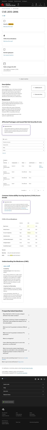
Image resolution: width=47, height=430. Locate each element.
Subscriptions (4, 1)
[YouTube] (38, 379)
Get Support (24, 1)
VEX (3, 15)
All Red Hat (40, 5)
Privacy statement (5, 422)
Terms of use (18, 422)
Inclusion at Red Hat (5, 415)
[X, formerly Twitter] (44, 379)
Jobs (17, 412)
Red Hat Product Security (27, 368)
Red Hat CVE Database (6, 8)
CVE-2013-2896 (15, 8)
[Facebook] (41, 379)
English (36, 5)
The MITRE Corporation (22, 373)
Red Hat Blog (32, 414)
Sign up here (20, 361)
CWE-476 (5, 266)
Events (31, 412)
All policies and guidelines (34, 422)
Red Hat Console (17, 1)
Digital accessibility (5, 423)
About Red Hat (4, 412)
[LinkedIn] (35, 379)
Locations (3, 414)
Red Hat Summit (32, 415)
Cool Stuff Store (19, 415)
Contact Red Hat (19, 414)
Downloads (10, 1)
